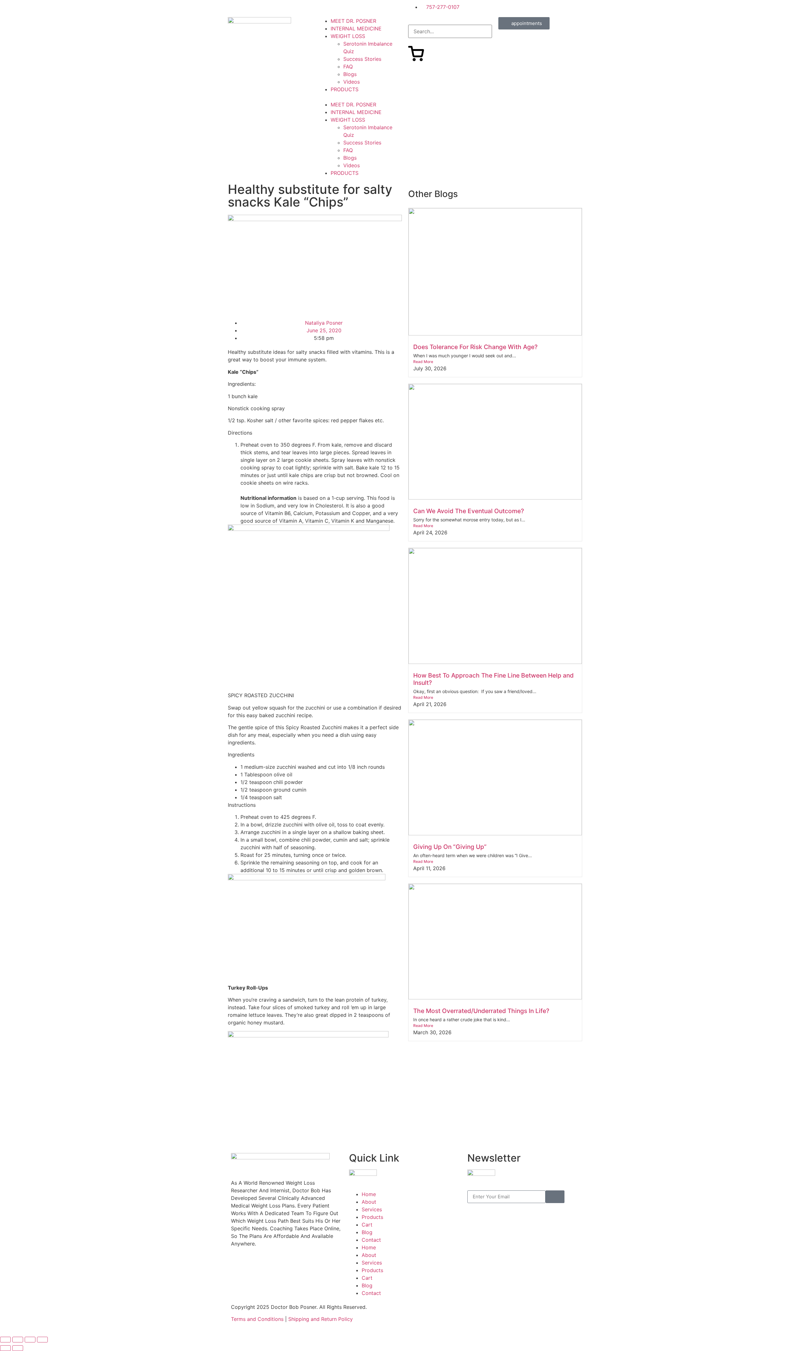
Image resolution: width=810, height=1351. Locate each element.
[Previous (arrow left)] (5, 1348)
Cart (367, 1224)
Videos (351, 82)
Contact (371, 1240)
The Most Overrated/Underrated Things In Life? (481, 1011)
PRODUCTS (344, 89)
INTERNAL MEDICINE (356, 28)
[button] (360, 97)
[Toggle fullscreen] (17, 1339)
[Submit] (554, 1196)
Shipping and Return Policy (320, 1319)
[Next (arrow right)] (17, 1348)
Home (369, 1194)
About (369, 1202)
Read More (423, 361)
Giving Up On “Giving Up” (450, 847)
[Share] (30, 1339)
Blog (367, 1232)
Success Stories (362, 59)
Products (372, 1217)
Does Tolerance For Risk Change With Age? (475, 347)
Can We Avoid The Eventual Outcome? (468, 511)
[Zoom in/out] (5, 1339)
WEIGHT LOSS (348, 36)
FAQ (348, 66)
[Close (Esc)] (42, 1339)
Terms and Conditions (257, 1319)
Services (372, 1209)
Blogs (350, 74)
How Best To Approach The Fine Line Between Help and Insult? (493, 679)
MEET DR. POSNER (353, 21)
